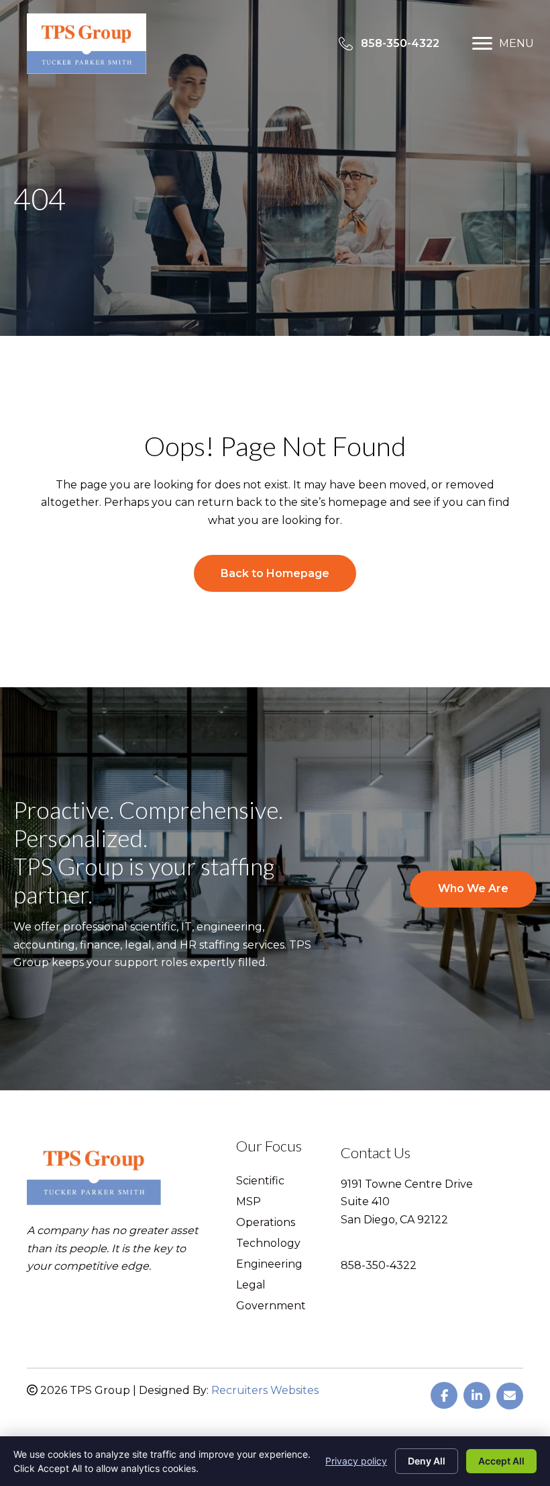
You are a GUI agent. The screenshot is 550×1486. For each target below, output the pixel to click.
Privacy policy (356, 1461)
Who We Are (473, 888)
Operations (265, 1223)
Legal (251, 1285)
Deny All (426, 1461)
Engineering (269, 1264)
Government (271, 1306)
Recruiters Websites (265, 1390)
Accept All (501, 1461)
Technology (268, 1244)
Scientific (260, 1181)
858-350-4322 (379, 1265)
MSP (248, 1202)
